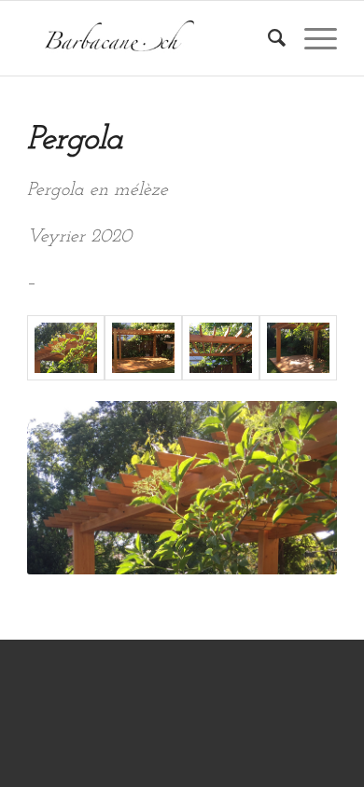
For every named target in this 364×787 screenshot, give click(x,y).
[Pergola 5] (143, 347)
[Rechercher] (267, 38)
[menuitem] (267, 38)
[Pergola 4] (220, 347)
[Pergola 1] (66, 347)
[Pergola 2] (298, 347)
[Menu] (311, 38)
